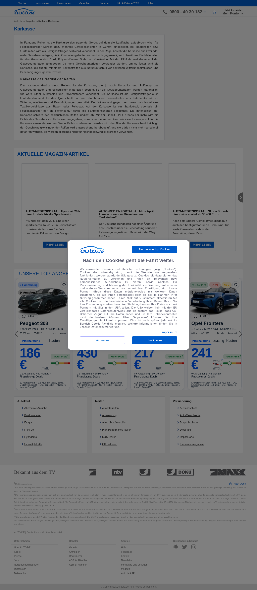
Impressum (169, 332)
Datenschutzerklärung (105, 326)
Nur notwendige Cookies (154, 249)
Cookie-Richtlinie (102, 323)
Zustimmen (155, 340)
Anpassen (102, 340)
